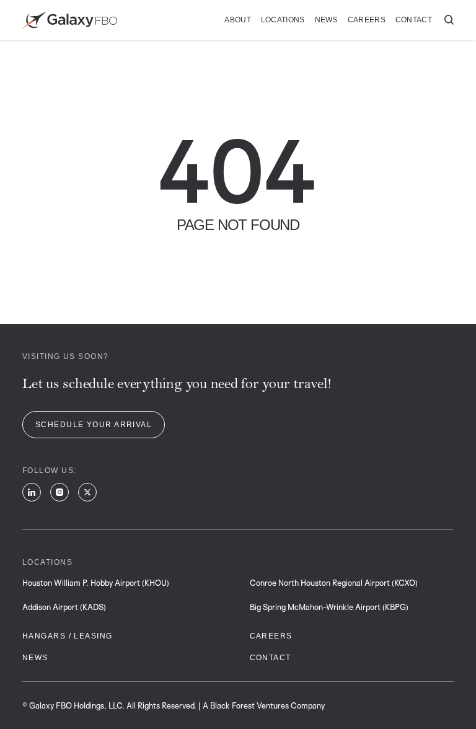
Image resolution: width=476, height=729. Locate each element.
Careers (367, 19)
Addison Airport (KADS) (64, 607)
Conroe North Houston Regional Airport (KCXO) (334, 583)
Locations (283, 19)
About (237, 19)
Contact (413, 19)
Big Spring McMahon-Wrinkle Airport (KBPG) (329, 607)
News (326, 19)
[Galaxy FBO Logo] (69, 20)
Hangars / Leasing (67, 636)
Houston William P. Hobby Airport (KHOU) (95, 583)
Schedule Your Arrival (93, 424)
